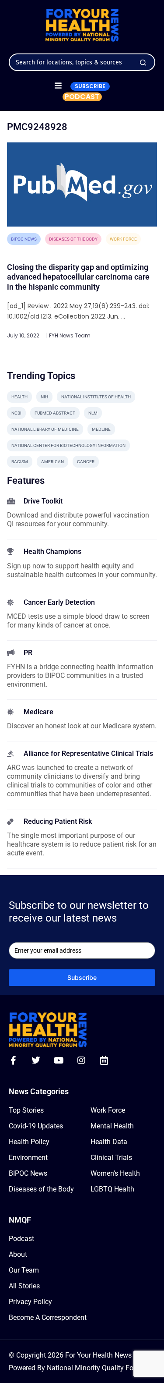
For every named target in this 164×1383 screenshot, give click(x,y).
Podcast (21, 1238)
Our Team (24, 1270)
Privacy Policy (30, 1302)
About (18, 1254)
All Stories (24, 1286)
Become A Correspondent (48, 1317)
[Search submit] (143, 63)
